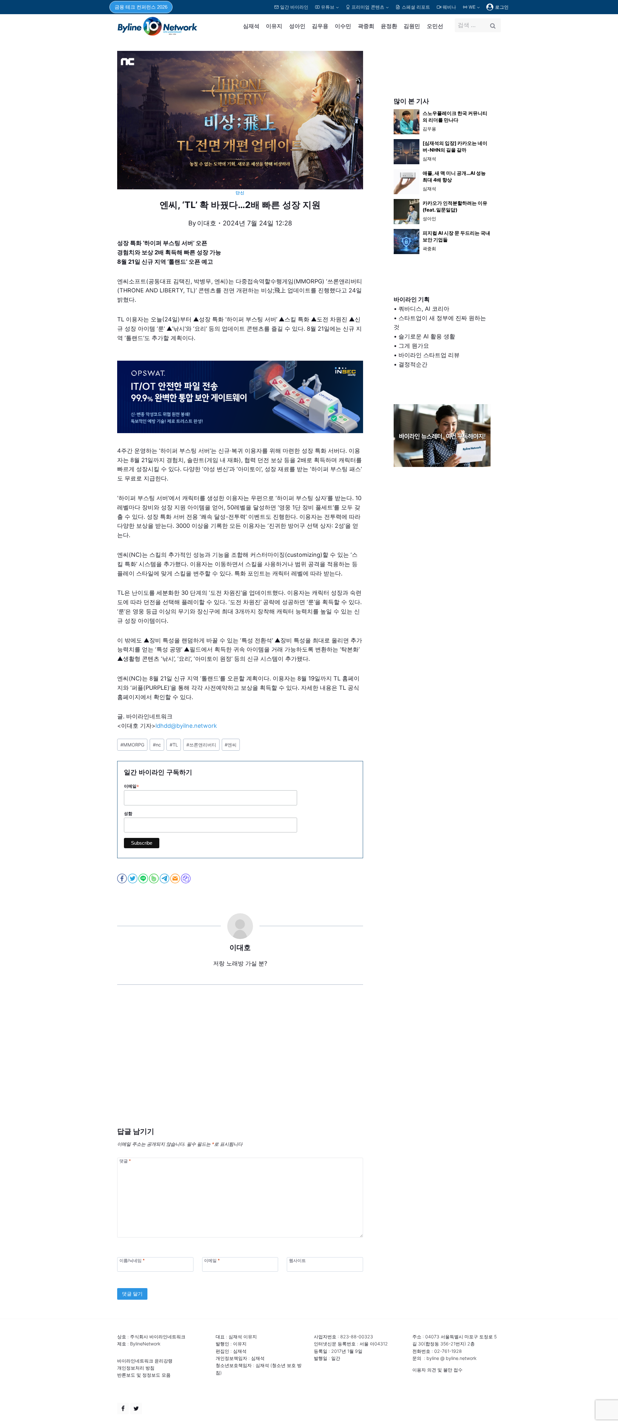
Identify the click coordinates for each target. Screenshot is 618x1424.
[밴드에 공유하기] (154, 878)
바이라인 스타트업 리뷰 (429, 355)
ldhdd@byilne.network (186, 725)
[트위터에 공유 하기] (133, 878)
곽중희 (366, 26)
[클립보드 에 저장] (186, 878)
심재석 (251, 26)
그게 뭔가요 (413, 345)
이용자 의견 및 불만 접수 (437, 1369)
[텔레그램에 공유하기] (165, 878)
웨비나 (449, 7)
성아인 (297, 26)
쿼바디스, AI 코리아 (423, 308)
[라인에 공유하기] (143, 878)
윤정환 (389, 26)
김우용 (320, 26)
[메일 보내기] (175, 878)
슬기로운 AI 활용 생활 (426, 336)
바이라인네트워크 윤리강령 (145, 1360)
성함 (128, 813)
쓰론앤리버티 (201, 744)
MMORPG (132, 744)
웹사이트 (297, 1260)
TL (174, 744)
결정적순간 (412, 364)
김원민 (412, 26)
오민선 (435, 26)
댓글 (125, 1160)
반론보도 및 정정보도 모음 (144, 1375)
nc (157, 744)
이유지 (274, 26)
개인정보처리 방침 (135, 1368)
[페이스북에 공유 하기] (122, 878)
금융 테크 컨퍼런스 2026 (141, 7)
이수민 (343, 26)
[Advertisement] (240, 1066)
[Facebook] (123, 1408)
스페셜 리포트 (416, 7)
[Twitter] (136, 1408)
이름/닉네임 (132, 1260)
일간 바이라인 (294, 7)
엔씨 (231, 744)
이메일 (131, 786)
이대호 (206, 223)
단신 (240, 192)
